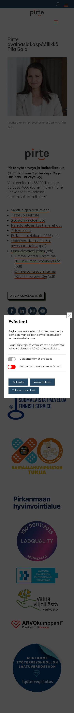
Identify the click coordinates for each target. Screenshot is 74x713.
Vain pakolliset (42, 381)
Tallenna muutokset (23, 390)
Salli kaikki (18, 381)
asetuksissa (51, 348)
